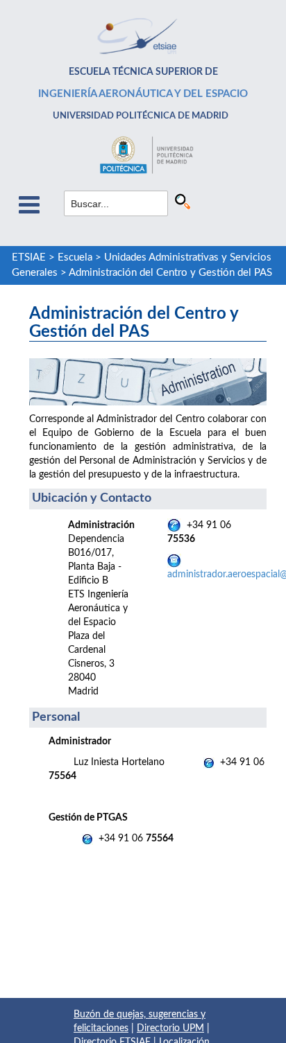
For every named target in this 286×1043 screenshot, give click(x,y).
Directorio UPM (170, 1028)
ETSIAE (29, 257)
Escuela (75, 257)
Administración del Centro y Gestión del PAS (170, 273)
